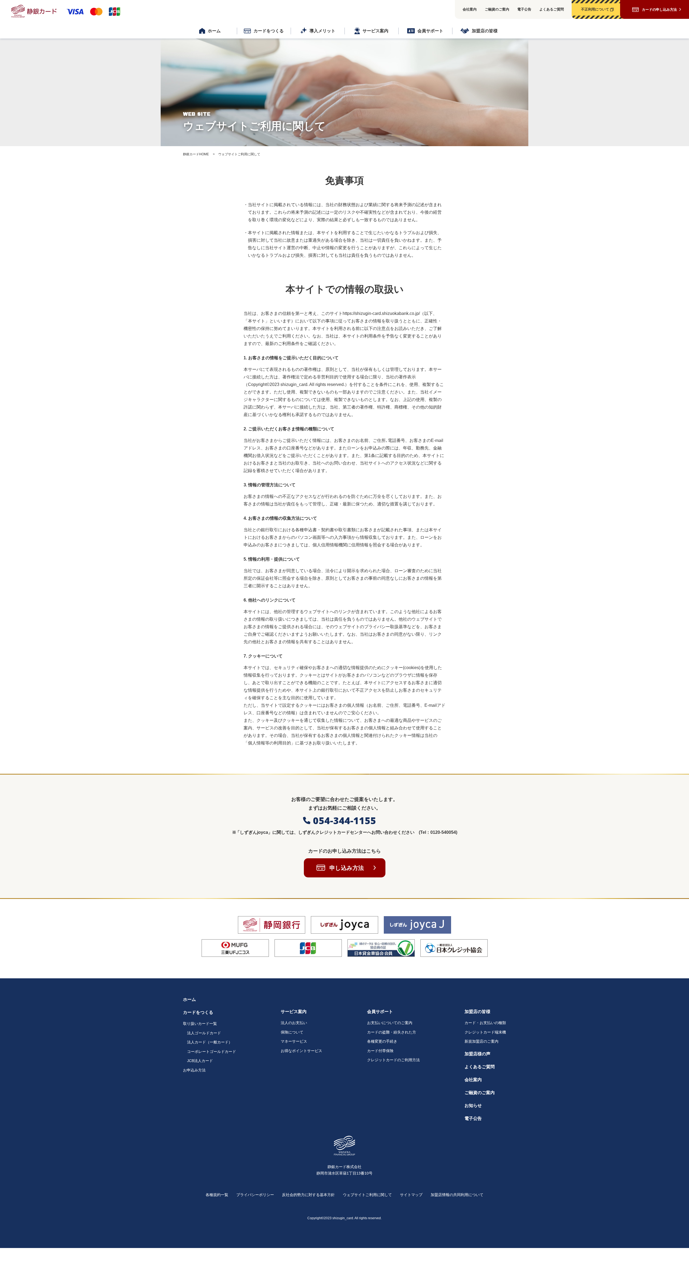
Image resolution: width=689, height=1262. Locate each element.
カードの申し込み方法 (659, 10)
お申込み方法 (194, 1070)
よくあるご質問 (551, 9)
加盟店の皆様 (485, 31)
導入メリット (322, 31)
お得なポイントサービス (301, 1051)
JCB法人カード (200, 1061)
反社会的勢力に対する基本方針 (308, 1195)
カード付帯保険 (380, 1051)
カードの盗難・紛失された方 (391, 1032)
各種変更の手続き (382, 1041)
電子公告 (524, 9)
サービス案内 (375, 31)
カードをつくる (269, 31)
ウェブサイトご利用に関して (367, 1195)
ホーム (214, 31)
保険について (292, 1032)
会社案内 (470, 9)
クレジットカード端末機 (485, 1032)
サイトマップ (411, 1195)
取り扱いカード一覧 (200, 1023)
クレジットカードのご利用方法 (393, 1060)
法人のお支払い (294, 1023)
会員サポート (430, 31)
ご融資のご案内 (497, 9)
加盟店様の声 (477, 1054)
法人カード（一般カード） (209, 1042)
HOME (196, 154)
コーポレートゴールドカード (211, 1051)
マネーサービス (294, 1041)
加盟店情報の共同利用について (457, 1195)
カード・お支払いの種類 (485, 1023)
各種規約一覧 (217, 1195)
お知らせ (473, 1105)
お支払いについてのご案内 (389, 1023)
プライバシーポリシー (255, 1195)
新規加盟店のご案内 (481, 1041)
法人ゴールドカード (204, 1033)
